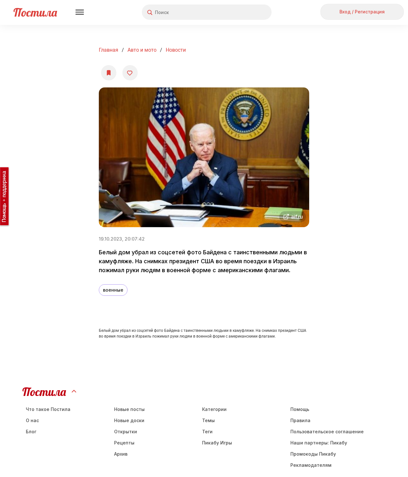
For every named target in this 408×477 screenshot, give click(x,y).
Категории (214, 409)
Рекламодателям (311, 465)
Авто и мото (142, 50)
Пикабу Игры (217, 442)
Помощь (299, 409)
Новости (176, 50)
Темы (208, 420)
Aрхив (120, 454)
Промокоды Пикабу (313, 454)
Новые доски (129, 420)
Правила (300, 420)
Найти (243, 12)
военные (113, 290)
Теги (207, 431)
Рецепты (124, 442)
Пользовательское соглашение (327, 431)
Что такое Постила (48, 409)
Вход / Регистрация (362, 11)
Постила (35, 12)
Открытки (125, 431)
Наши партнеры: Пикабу (318, 442)
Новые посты (129, 409)
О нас (32, 420)
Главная (108, 50)
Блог (31, 431)
